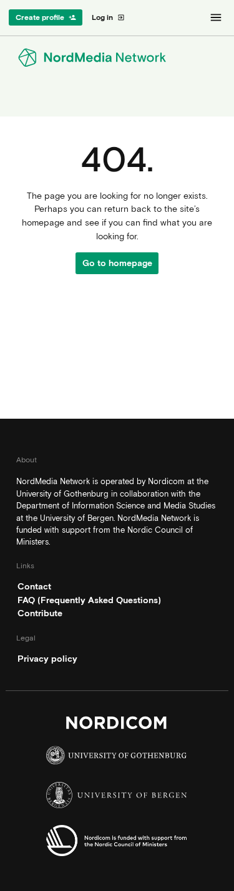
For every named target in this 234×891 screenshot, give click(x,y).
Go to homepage (117, 263)
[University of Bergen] (116, 798)
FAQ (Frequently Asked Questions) (89, 600)
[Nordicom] (116, 726)
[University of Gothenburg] (116, 758)
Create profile (46, 17)
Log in (108, 17)
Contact (34, 586)
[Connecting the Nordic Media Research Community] (117, 57)
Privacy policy (47, 659)
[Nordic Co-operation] (116, 843)
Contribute (39, 613)
